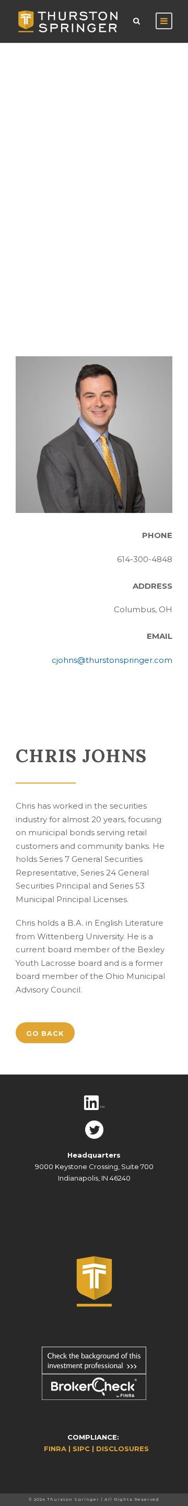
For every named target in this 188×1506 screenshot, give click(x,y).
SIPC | (84, 1448)
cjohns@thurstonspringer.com (112, 660)
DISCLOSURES (122, 1448)
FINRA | (58, 1448)
